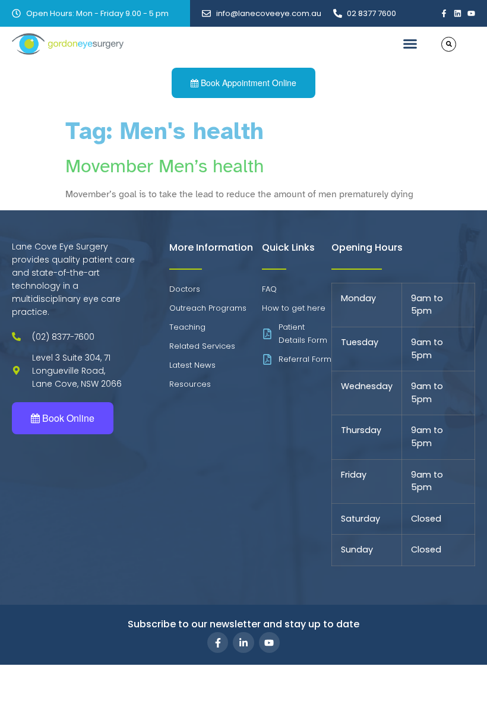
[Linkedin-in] (243, 642)
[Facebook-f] (444, 13)
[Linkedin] (457, 13)
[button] (410, 44)
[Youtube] (471, 13)
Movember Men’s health (164, 166)
